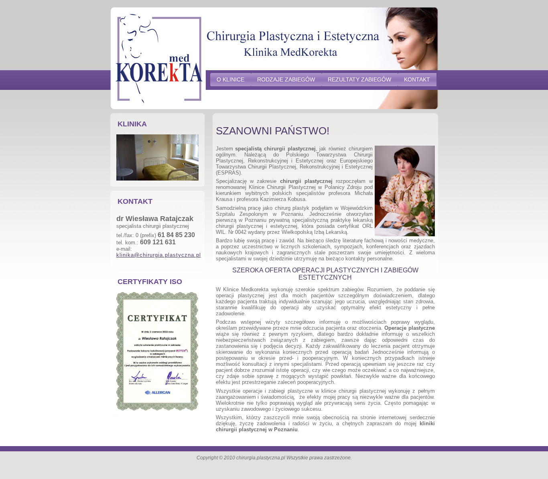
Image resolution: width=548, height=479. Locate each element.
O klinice (230, 79)
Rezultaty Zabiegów (359, 79)
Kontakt (417, 79)
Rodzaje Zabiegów (286, 79)
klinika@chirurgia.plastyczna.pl (158, 255)
